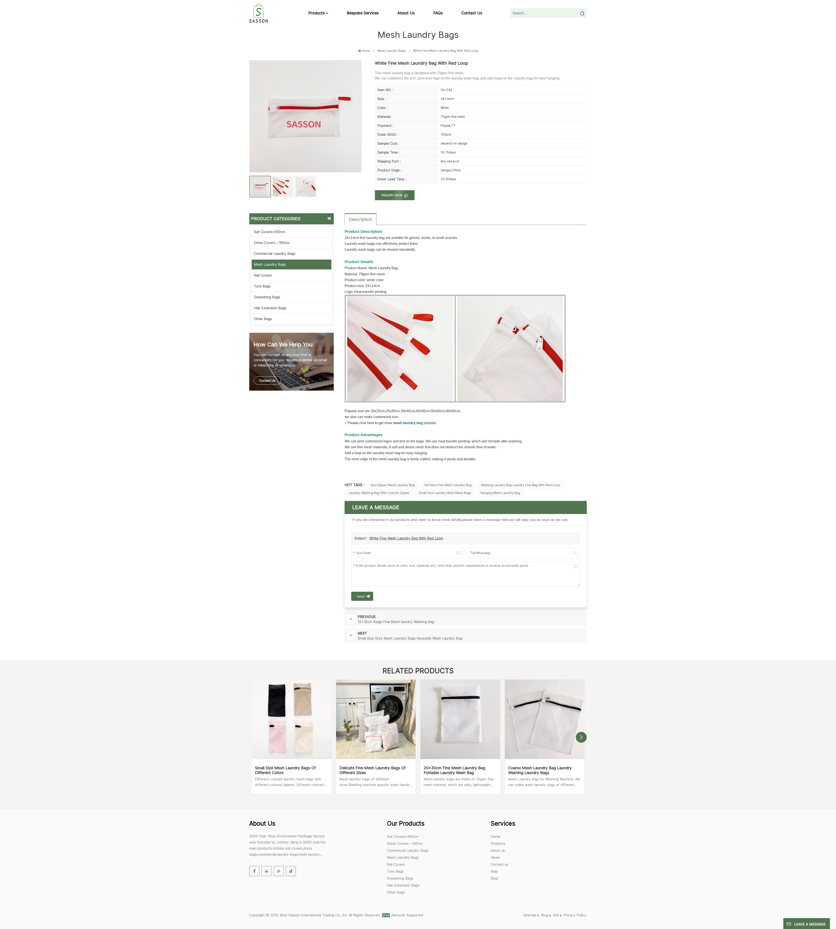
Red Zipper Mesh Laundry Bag (393, 485)
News (495, 857)
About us (406, 13)
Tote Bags (262, 286)
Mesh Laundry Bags (392, 50)
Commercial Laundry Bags (274, 253)
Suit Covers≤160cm (269, 232)
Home (366, 50)
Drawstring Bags (267, 297)
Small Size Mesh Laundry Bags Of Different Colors (285, 770)
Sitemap (529, 915)
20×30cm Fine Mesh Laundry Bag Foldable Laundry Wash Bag (454, 770)
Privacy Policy (574, 915)
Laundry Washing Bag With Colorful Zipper (379, 493)
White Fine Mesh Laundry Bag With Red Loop (406, 538)
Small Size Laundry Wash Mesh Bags (445, 493)
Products (316, 13)
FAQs (438, 13)
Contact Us (267, 380)
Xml (556, 915)
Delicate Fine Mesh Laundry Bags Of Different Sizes (372, 770)
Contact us (471, 13)
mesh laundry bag (408, 422)
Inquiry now (392, 195)
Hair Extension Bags (270, 308)
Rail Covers (263, 275)
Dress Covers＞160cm (272, 242)
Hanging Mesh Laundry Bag (500, 493)
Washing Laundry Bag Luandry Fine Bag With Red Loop (520, 485)
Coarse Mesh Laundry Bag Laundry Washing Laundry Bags (540, 770)
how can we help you (283, 344)
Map (494, 871)
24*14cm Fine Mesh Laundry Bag (448, 485)
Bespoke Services (363, 13)
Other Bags (263, 319)
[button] (581, 737)
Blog (494, 878)
